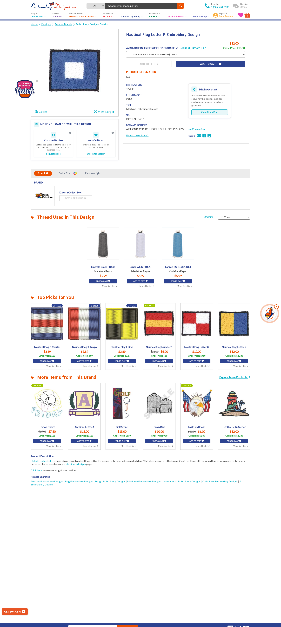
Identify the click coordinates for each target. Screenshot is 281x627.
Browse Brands (63, 24)
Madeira (208, 217)
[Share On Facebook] (204, 136)
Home (34, 24)
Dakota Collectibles (42, 460)
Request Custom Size (193, 48)
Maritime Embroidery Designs (144, 481)
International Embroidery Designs (182, 481)
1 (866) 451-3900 (220, 7)
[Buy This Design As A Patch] (24, 88)
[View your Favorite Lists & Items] (240, 15)
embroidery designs (75, 463)
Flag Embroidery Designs (79, 481)
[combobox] (141, 6)
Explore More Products (233, 377)
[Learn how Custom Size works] (70, 133)
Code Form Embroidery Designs (220, 481)
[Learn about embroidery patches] (112, 133)
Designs (46, 24)
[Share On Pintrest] (209, 136)
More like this (108, 286)
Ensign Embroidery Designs (110, 481)
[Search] (180, 6)
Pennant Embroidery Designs (47, 481)
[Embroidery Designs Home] (53, 6)
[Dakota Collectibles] (44, 196)
